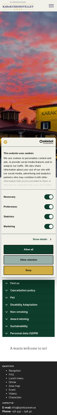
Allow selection (28, 259)
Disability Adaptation (23, 304)
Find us (14, 283)
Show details (40, 239)
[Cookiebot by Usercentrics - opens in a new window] (40, 142)
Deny (28, 270)
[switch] (48, 206)
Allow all (28, 249)
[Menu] (51, 5)
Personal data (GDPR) (24, 333)
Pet (12, 297)
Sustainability (19, 326)
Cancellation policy (22, 290)
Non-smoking (19, 311)
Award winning (19, 319)
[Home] (18, 5)
